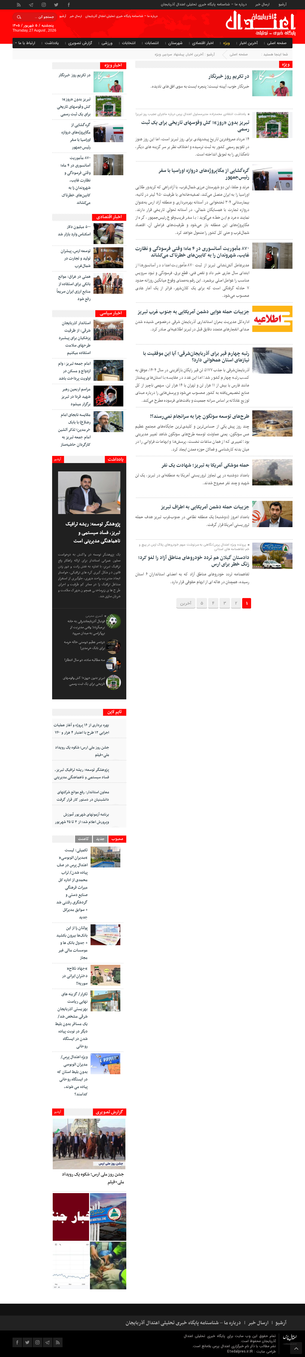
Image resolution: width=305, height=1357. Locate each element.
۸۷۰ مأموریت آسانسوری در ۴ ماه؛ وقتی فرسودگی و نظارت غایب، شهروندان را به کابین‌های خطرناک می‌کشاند (192, 252)
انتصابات (152, 43)
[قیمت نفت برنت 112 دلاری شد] (71, 1265)
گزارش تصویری (80, 43)
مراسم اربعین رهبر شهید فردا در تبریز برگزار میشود (76, 397)
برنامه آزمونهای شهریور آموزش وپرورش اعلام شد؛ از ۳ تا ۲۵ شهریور (82, 818)
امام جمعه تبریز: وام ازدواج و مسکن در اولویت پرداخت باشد (74, 371)
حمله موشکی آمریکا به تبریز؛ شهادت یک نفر (205, 465)
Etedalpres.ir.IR (240, 1351)
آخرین (186, 603)
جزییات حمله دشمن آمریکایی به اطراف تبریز (205, 507)
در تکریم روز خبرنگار (228, 76)
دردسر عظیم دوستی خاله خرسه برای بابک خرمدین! (84, 645)
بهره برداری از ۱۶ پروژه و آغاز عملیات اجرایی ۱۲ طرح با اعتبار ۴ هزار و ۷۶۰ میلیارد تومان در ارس (81, 732)
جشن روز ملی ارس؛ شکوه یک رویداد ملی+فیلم (82, 751)
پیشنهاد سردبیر (173, 54)
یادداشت (52, 43)
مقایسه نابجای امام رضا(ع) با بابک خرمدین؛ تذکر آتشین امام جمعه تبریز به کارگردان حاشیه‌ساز (74, 430)
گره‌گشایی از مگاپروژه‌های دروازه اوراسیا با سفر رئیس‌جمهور (203, 174)
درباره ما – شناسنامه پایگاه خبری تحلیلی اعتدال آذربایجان (204, 4)
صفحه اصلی (277, 43)
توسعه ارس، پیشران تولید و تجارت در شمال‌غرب (76, 258)
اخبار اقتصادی (203, 43)
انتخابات (129, 43)
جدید (100, 839)
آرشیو (282, 4)
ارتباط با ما (26, 43)
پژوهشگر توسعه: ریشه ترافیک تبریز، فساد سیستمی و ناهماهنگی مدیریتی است (93, 532)
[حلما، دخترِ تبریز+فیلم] (108, 1265)
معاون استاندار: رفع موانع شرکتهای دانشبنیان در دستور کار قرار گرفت (83, 796)
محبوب (117, 839)
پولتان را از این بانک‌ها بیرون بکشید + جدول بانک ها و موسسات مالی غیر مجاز (72, 943)
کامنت (83, 839)
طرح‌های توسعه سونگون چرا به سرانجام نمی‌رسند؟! (199, 416)
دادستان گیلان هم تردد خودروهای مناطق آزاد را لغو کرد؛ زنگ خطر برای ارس (193, 561)
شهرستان (175, 43)
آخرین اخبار (248, 43)
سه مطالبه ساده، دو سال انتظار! (84, 660)
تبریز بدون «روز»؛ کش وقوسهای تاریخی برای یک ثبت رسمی (195, 126)
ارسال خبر (263, 4)
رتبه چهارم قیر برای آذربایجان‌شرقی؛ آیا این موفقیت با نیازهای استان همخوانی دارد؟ (196, 357)
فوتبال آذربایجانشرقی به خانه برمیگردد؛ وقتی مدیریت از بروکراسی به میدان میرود (86, 627)
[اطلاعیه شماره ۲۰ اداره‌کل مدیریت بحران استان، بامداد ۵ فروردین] (71, 1217)
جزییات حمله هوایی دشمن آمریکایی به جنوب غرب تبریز (193, 312)
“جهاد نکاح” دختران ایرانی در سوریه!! (75, 976)
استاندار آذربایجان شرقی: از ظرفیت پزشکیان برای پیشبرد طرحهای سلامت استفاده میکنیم (75, 338)
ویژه (226, 43)
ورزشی (107, 43)
